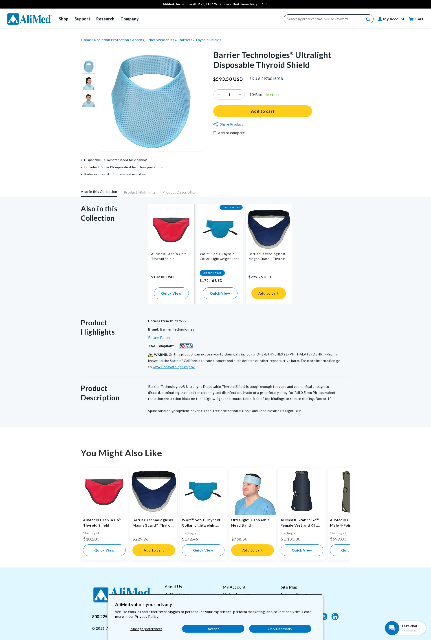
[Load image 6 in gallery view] (88, 100)
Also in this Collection (99, 191)
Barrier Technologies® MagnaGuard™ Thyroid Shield (267, 256)
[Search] (368, 19)
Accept (213, 629)
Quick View (171, 293)
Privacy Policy (146, 616)
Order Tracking (237, 593)
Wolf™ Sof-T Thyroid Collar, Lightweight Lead (219, 256)
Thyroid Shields (208, 40)
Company (130, 18)
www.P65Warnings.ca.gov (174, 367)
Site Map (289, 587)
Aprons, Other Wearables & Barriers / (163, 40)
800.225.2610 (105, 616)
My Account (234, 587)
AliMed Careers (179, 593)
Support (82, 18)
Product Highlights (140, 192)
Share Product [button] (231, 124)
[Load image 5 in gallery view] (88, 83)
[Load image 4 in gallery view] (88, 66)
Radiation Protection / (113, 40)
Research (105, 18)
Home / (87, 40)
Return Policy (159, 337)
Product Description (179, 192)
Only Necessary (280, 629)
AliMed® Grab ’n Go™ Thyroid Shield (168, 256)
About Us (173, 586)
